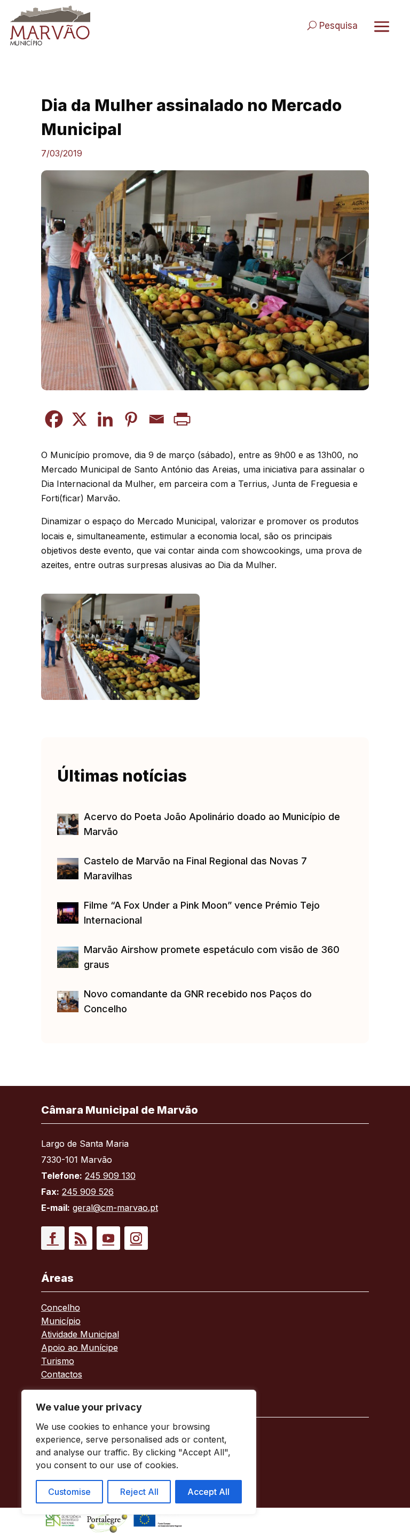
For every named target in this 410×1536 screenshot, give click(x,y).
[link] (102, 25)
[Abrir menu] (382, 26)
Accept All (208, 1491)
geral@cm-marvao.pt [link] (115, 1207)
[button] (53, 1238)
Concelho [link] (60, 1308)
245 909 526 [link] (88, 1191)
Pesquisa (338, 25)
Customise (69, 1491)
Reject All (139, 1491)
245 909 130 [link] (110, 1175)
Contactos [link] (61, 1375)
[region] (138, 1452)
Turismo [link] (57, 1361)
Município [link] (61, 1321)
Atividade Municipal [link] (80, 1335)
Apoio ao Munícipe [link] (79, 1348)
